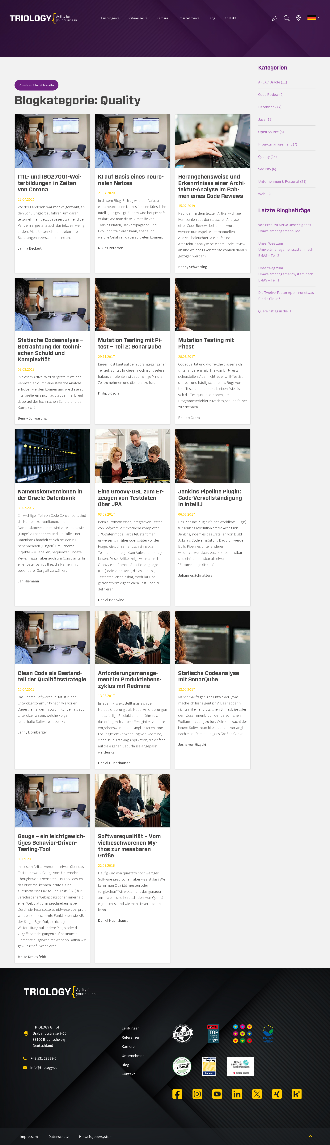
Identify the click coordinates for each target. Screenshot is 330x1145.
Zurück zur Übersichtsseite (36, 85)
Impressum (29, 1136)
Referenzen (137, 18)
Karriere (162, 18)
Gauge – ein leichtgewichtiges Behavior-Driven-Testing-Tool (51, 843)
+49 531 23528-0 (44, 1058)
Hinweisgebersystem (95, 1136)
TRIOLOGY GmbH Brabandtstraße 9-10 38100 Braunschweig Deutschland (49, 1036)
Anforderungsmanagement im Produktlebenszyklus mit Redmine (130, 680)
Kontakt (230, 18)
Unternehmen (187, 18)
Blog (212, 18)
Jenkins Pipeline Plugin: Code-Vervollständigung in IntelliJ (210, 498)
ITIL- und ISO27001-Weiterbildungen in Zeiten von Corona (50, 183)
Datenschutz (58, 1136)
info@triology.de (43, 1067)
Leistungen (109, 18)
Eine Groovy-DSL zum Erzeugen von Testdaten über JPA (131, 498)
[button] (313, 18)
